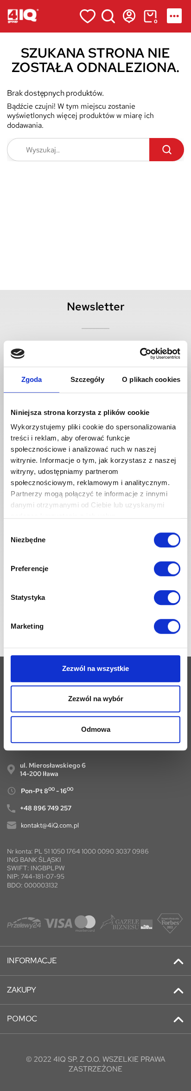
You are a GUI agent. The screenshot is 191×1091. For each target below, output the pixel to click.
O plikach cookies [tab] (151, 379)
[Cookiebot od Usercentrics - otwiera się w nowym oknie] (139, 354)
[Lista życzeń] (87, 16)
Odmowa (95, 729)
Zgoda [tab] (31, 379)
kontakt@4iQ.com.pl (50, 825)
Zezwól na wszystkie (95, 668)
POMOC (22, 1018)
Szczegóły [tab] (87, 379)
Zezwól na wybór (95, 699)
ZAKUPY (21, 990)
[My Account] (129, 16)
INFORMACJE (32, 960)
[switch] (167, 568)
